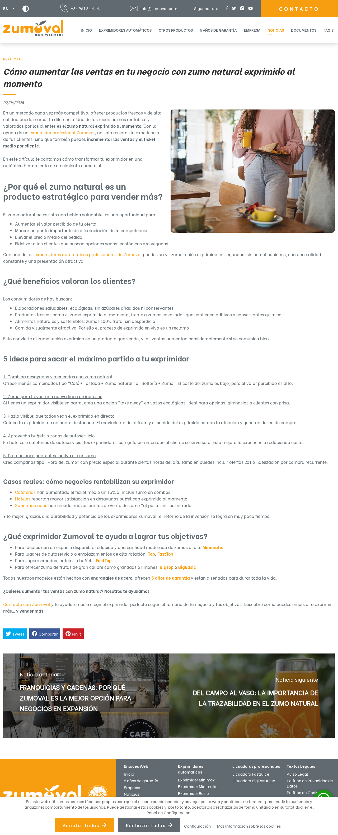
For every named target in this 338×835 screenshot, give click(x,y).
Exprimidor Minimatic (198, 786)
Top (151, 554)
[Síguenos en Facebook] (226, 8)
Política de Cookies (305, 792)
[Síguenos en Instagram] (241, 8)
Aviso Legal (297, 774)
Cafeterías (25, 492)
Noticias (275, 30)
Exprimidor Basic (193, 793)
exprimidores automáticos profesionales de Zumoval (88, 254)
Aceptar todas (81, 825)
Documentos (303, 30)
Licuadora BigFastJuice (253, 780)
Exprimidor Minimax (196, 779)
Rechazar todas (146, 825)
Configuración (197, 825)
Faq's (328, 30)
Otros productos (176, 30)
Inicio (86, 30)
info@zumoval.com (158, 8)
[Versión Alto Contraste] (25, 8)
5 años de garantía (218, 30)
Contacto (299, 8)
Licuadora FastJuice (250, 774)
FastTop (165, 554)
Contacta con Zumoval (26, 604)
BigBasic (187, 567)
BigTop (166, 567)
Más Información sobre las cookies (249, 825)
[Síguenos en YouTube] (250, 8)
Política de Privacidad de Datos (310, 782)
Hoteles (22, 498)
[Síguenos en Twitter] (233, 8)
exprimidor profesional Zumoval (62, 132)
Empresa (252, 30)
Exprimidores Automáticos (125, 30)
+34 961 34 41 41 (86, 8)
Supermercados (31, 505)
